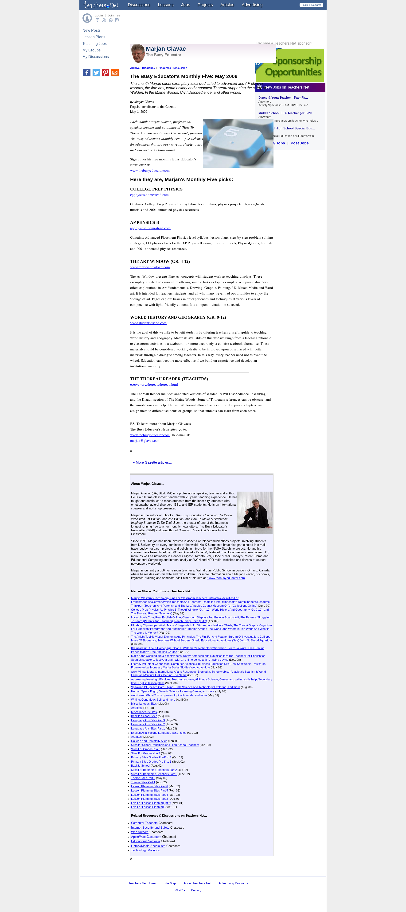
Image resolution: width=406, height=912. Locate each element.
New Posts (91, 30)
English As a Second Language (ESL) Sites (158, 732)
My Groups (91, 50)
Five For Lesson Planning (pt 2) (151, 803)
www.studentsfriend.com (148, 323)
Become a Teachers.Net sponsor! (284, 43)
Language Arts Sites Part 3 (148, 720)
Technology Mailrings (145, 850)
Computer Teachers (144, 823)
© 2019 (180, 890)
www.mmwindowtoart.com (150, 267)
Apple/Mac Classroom (146, 836)
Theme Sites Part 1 (143, 782)
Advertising (252, 4)
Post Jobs (300, 143)
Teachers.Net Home (142, 883)
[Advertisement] (185, 872)
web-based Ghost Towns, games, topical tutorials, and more (169, 695)
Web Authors (139, 832)
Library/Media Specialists (148, 846)
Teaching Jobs (94, 44)
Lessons (166, 4)
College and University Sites (149, 741)
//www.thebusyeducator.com (226, 578)
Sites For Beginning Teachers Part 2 (154, 770)
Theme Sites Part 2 (143, 778)
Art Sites (136, 708)
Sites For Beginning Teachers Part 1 (154, 774)
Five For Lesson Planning (147, 807)
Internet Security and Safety (150, 827)
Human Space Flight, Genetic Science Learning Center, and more (173, 691)
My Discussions (95, 57)
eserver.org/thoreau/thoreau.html (154, 384)
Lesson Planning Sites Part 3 (149, 798)
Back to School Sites (144, 716)
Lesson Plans (93, 37)
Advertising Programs (233, 883)
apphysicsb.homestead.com (150, 228)
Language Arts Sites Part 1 (148, 728)
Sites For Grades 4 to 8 (145, 753)
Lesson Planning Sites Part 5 (149, 790)
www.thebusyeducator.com (150, 170)
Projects (205, 4)
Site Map (170, 883)
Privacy (196, 890)
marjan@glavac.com (145, 440)
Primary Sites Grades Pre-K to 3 (151, 757)
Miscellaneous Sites (144, 703)
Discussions (139, 4)
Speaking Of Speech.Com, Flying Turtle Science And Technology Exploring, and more (185, 687)
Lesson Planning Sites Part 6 (149, 786)
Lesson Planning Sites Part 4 (149, 794)
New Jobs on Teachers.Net (286, 87)
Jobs (185, 4)
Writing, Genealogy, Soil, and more (153, 699)
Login (305, 5)
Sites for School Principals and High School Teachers (165, 745)
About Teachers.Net (197, 883)
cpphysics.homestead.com (149, 195)
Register (316, 5)
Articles (227, 4)
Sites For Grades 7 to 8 (145, 749)
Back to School (140, 765)
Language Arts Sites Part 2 (148, 724)
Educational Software (145, 841)
